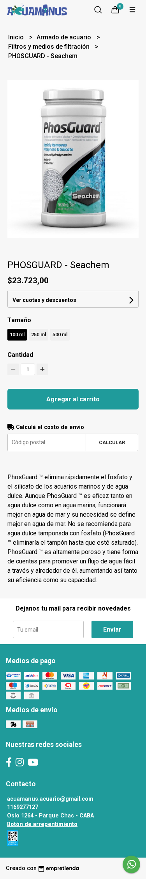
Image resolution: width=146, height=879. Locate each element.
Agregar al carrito (73, 399)
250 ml (38, 334)
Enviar (112, 629)
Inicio (16, 37)
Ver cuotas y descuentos (44, 300)
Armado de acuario (65, 37)
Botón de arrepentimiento (42, 824)
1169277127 (22, 807)
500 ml (60, 334)
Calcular (112, 442)
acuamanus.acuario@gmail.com (50, 799)
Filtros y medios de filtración (49, 46)
